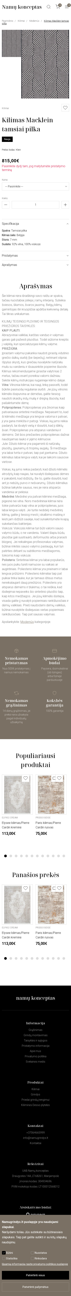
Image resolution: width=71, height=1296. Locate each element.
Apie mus (35, 1051)
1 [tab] (5, 856)
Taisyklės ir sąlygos (35, 1040)
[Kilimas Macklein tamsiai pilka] (45, 97)
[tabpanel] (17, 805)
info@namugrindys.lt (35, 1137)
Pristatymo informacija (35, 1045)
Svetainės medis (35, 1061)
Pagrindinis (7, 21)
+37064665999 (36, 1132)
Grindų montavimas (36, 1035)
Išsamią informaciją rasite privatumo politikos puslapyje (35, 1264)
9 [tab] (47, 856)
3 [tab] (16, 856)
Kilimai (21, 21)
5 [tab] (26, 856)
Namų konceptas (22, 7)
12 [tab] (63, 856)
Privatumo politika (35, 1056)
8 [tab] (42, 856)
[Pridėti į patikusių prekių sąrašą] (25, 778)
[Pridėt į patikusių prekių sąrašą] (65, 108)
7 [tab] (37, 856)
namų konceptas (35, 997)
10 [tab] (53, 856)
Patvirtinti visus (35, 1275)
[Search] (48, 7)
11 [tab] (58, 856)
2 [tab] (10, 856)
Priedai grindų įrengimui (35, 1099)
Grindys (35, 1094)
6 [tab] (32, 856)
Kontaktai (35, 1143)
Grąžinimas (35, 1029)
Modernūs (34, 21)
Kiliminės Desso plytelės (35, 1105)
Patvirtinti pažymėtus (35, 1287)
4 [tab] (21, 856)
